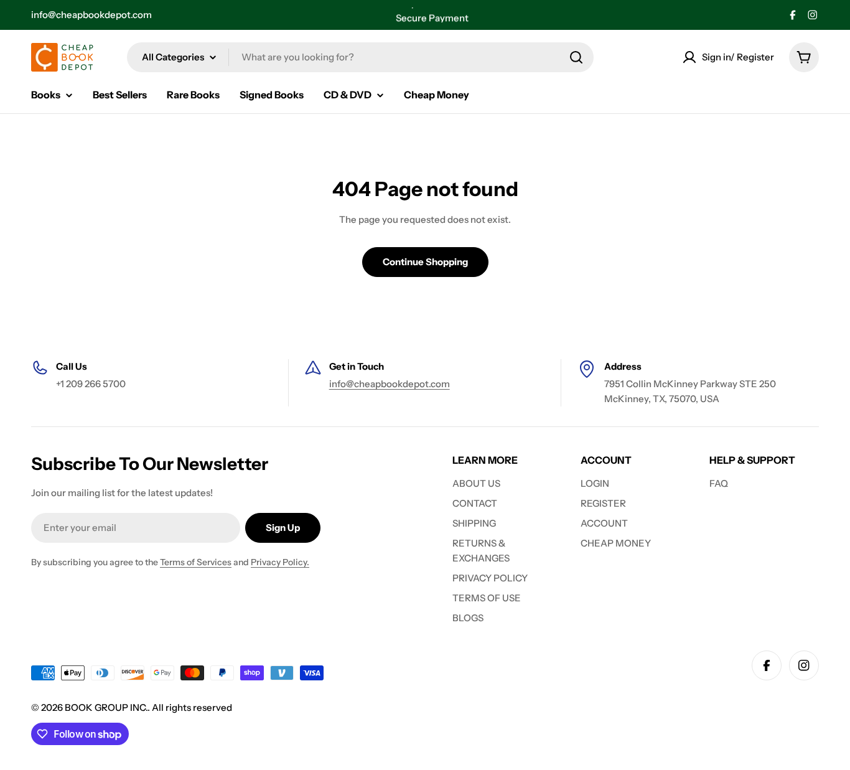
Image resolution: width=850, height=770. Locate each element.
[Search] (576, 57)
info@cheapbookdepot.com (91, 15)
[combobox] (360, 57)
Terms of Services (195, 562)
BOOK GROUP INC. (106, 707)
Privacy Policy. (280, 562)
